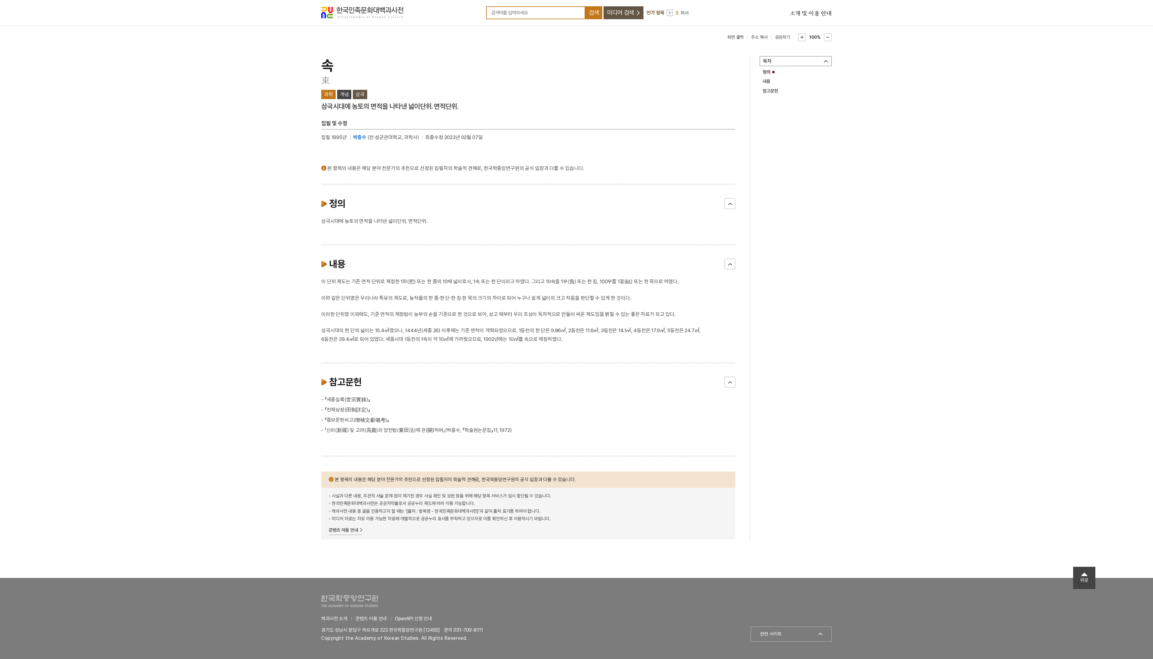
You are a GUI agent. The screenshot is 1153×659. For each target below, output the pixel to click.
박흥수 (360, 137)
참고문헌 (770, 91)
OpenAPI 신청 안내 (413, 618)
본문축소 (828, 37)
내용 (766, 81)
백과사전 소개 (334, 618)
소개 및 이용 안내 (811, 13)
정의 (766, 72)
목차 (767, 61)
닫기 (730, 203)
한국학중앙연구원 (349, 601)
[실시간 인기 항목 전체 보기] (670, 13)
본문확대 (802, 37)
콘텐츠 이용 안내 (343, 530)
